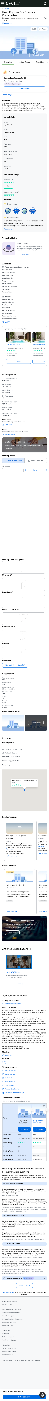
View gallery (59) (38, 55)
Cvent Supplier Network (9, 1301)
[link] (19, 876)
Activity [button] (9, 900)
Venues (6, 8)
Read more (8, 229)
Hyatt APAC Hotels (13, 972)
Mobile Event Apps (8, 1316)
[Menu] (2, 3)
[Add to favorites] (45, 17)
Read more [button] (9, 849)
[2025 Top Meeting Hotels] (24, 210)
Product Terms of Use (9, 1348)
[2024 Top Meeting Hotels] (16, 211)
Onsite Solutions (7, 1304)
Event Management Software (11, 1309)
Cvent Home (6, 1330)
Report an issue (8, 1292)
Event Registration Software (11, 1312)
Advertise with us (7, 1355)
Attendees (6, 467)
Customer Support (8, 1337)
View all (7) (6, 322)
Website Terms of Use (9, 1351)
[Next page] (42, 348)
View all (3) (7, 95)
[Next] (46, 62)
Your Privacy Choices (9, 1340)
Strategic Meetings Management (12, 1319)
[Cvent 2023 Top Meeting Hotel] (32, 211)
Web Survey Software (9, 1322)
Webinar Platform (7, 1325)
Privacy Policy (6, 1345)
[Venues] (45, 3)
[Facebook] (4, 1062)
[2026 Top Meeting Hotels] (8, 210)
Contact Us (5, 1333)
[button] (21, 469)
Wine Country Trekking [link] (16, 885)
